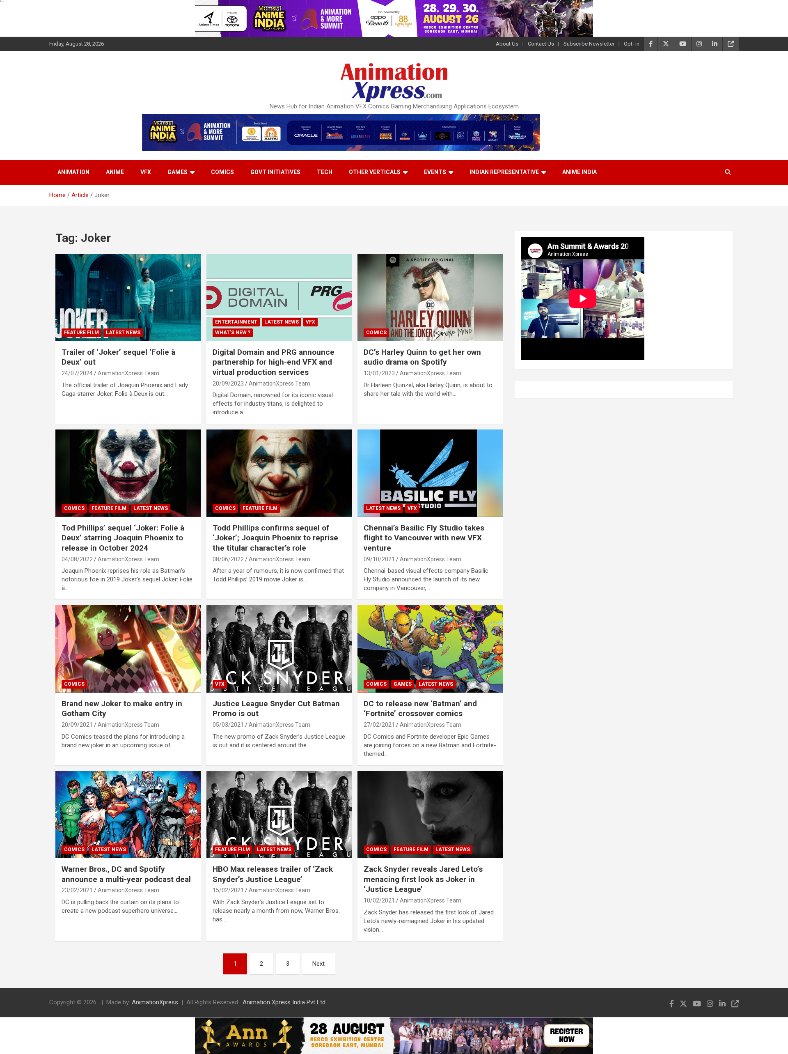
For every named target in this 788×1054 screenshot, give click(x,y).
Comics (222, 172)
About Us (507, 44)
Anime (115, 172)
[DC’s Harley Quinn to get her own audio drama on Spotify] (430, 298)
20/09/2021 (77, 724)
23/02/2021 (77, 890)
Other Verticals (375, 172)
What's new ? (232, 332)
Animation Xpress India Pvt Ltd (284, 1002)
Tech (324, 172)
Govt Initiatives (275, 172)
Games (177, 172)
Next (318, 963)
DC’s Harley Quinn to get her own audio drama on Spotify (422, 357)
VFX (145, 172)
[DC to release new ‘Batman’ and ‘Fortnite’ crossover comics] (430, 649)
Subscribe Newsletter (589, 44)
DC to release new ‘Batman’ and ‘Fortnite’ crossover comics (420, 709)
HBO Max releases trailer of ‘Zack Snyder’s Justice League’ (273, 874)
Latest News (123, 332)
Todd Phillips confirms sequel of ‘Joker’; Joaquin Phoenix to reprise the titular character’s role (275, 538)
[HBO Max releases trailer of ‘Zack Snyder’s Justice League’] (279, 815)
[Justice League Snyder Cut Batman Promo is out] (279, 649)
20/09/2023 (228, 383)
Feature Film (81, 332)
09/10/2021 (379, 559)
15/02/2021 (228, 890)
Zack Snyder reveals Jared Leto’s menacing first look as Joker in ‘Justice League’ (423, 879)
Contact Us (541, 44)
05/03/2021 (228, 724)
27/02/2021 (379, 724)
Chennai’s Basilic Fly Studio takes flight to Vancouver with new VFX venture (424, 538)
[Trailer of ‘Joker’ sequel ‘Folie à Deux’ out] (128, 298)
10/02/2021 (379, 900)
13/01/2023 (379, 373)
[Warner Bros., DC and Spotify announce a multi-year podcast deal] (128, 815)
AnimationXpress (155, 1002)
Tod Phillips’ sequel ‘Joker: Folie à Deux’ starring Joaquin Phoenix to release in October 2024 (123, 538)
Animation (73, 172)
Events (435, 172)
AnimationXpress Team (128, 373)
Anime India (579, 172)
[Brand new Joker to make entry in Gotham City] (128, 649)
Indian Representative (504, 172)
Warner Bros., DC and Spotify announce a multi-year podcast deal (126, 874)
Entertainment (236, 322)
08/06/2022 (228, 559)
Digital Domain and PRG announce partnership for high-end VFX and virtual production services (273, 362)
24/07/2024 (77, 373)
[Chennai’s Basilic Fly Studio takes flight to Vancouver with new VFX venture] (430, 473)
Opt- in (631, 44)
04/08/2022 (77, 559)
